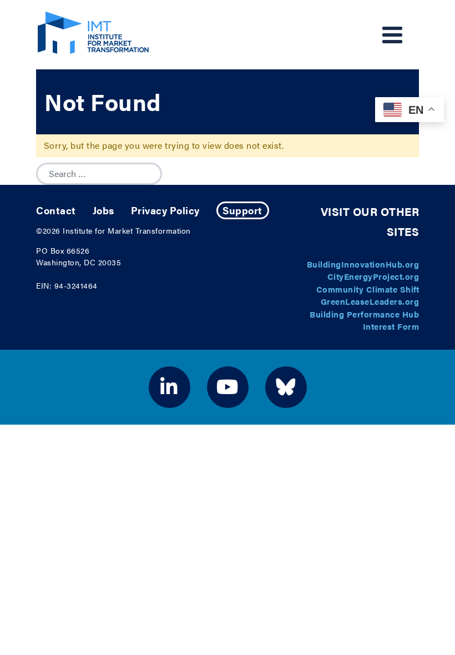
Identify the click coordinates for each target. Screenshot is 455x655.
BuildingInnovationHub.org (363, 264)
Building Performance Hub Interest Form (364, 320)
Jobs (103, 210)
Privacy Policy (165, 210)
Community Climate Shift (367, 289)
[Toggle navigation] (392, 35)
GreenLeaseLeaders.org (370, 301)
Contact (56, 210)
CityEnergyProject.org (373, 276)
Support (242, 210)
